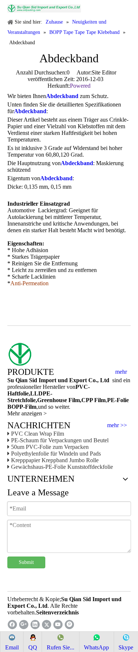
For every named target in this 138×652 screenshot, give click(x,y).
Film (73, 400)
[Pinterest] (69, 624)
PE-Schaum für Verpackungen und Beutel (60, 440)
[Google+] (23, 624)
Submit (26, 562)
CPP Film (93, 400)
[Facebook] (12, 624)
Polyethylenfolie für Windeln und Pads (56, 453)
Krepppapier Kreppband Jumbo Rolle (55, 460)
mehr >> (117, 425)
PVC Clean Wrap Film (37, 433)
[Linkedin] (35, 624)
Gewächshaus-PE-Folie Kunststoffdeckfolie (62, 467)
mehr (121, 372)
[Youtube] (58, 624)
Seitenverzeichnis (57, 612)
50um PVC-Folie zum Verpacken (50, 447)
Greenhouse (52, 400)
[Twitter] (46, 624)
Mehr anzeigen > (27, 413)
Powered (80, 86)
